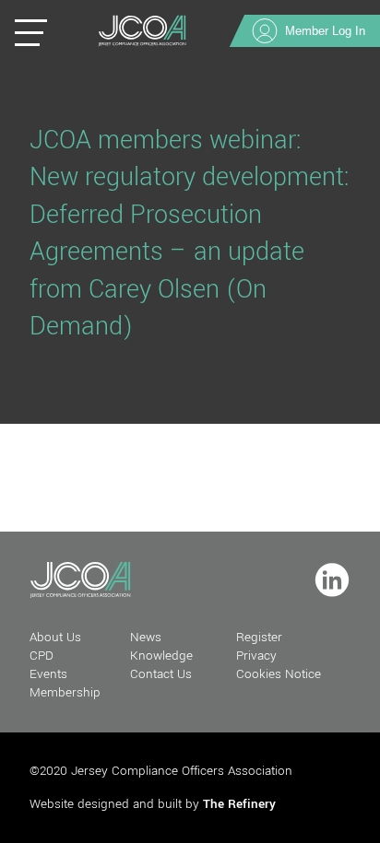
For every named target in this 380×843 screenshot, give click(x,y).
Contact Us (161, 674)
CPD (41, 655)
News (145, 637)
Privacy (256, 655)
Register (259, 637)
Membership (65, 692)
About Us (55, 637)
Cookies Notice (278, 674)
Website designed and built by (153, 804)
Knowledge (161, 655)
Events (48, 674)
